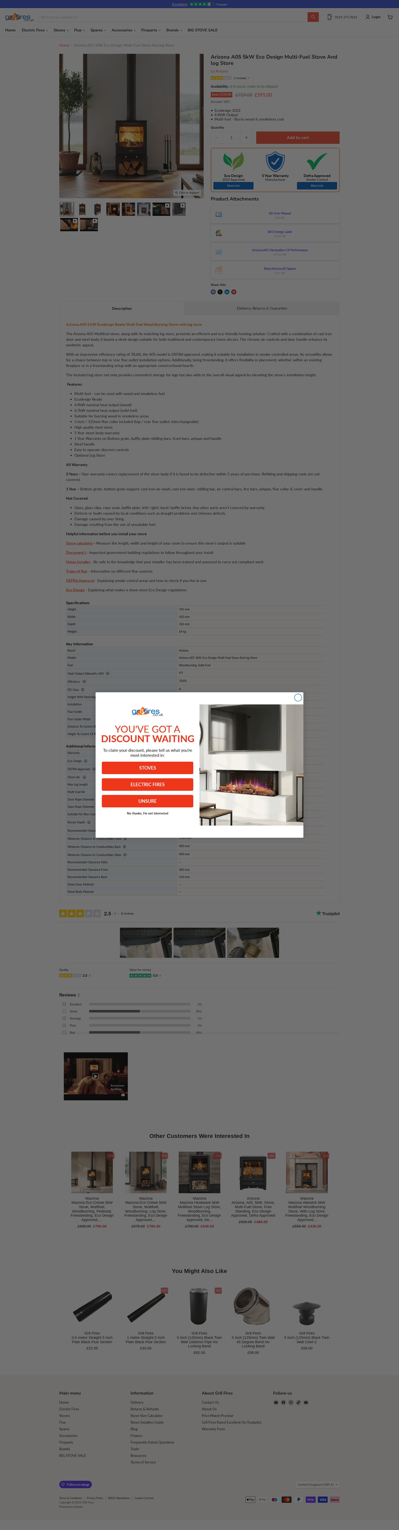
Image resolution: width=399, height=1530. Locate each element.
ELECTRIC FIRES (148, 784)
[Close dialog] (298, 697)
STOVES (147, 768)
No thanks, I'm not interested (147, 813)
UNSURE (147, 801)
